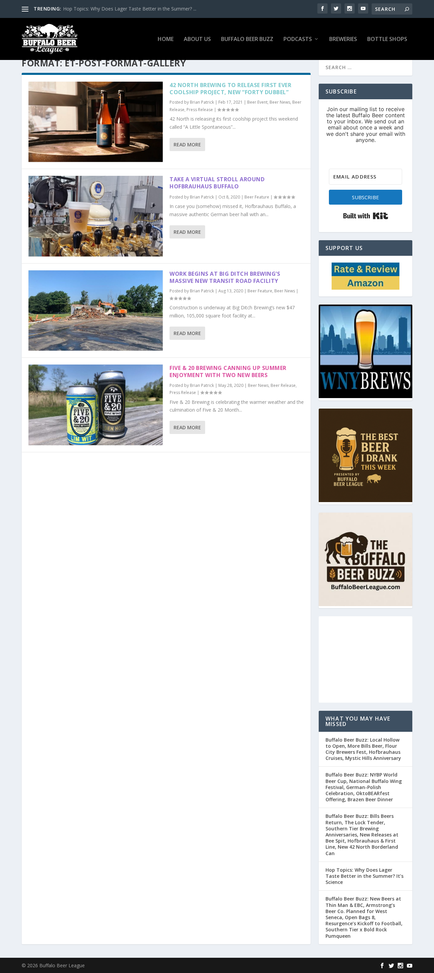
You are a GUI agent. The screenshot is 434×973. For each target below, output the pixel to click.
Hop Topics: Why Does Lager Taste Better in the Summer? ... (129, 8)
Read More (187, 144)
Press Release (199, 109)
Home (166, 39)
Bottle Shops (387, 39)
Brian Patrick (202, 102)
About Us (197, 39)
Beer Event (257, 102)
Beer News (280, 102)
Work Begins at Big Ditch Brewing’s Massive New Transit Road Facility (225, 277)
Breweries (343, 39)
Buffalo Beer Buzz (247, 39)
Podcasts (297, 39)
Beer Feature (256, 197)
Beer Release (283, 385)
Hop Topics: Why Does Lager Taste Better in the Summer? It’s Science (364, 876)
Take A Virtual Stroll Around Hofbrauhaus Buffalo (217, 182)
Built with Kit (365, 216)
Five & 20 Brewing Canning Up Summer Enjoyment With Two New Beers (228, 371)
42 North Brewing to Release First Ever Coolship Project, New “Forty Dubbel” (230, 88)
